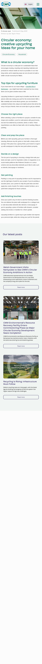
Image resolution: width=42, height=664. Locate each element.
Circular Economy (9, 54)
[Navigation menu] (38, 4)
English (30, 4)
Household (22, 54)
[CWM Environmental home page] (6, 4)
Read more (21, 287)
